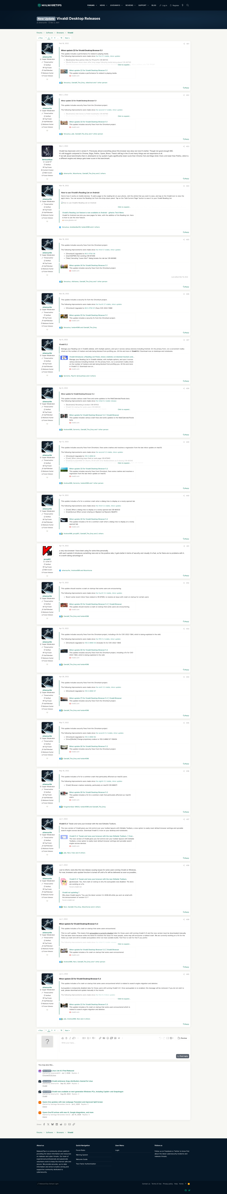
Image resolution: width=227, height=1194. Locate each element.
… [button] (58, 38)
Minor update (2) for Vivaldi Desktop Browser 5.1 (88, 70)
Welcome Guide (81, 1159)
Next (67, 38)
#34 (187, 677)
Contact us (146, 1184)
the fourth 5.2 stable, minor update (109, 593)
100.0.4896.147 (90, 691)
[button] (96, 5)
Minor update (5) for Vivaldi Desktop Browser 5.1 (88, 315)
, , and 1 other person (85, 83)
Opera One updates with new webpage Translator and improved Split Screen (72, 1102)
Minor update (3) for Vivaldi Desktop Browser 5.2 (88, 469)
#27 (187, 340)
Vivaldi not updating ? (70, 892)
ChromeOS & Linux (49, 1075)
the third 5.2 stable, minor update (108, 506)
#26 (187, 294)
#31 (188, 546)
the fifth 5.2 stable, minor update (108, 639)
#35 (187, 723)
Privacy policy (168, 1184)
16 (61, 38)
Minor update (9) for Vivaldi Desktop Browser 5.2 (88, 792)
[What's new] (182, 5)
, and (80, 327)
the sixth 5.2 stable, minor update (108, 687)
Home (181, 1184)
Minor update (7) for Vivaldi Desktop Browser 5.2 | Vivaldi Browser (95, 698)
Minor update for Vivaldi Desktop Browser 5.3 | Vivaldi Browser (94, 950)
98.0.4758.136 (90, 254)
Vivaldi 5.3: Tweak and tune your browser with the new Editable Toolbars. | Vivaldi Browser (105, 836)
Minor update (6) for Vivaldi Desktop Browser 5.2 (88, 650)
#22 (187, 95)
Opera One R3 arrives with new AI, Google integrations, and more (67, 1112)
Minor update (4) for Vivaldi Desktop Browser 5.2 (88, 519)
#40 (187, 974)
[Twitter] (159, 1161)
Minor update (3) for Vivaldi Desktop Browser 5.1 (88, 122)
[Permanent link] (99, 924)
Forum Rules (80, 1150)
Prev (41, 38)
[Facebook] (156, 1161)
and (76, 616)
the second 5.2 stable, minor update (109, 452)
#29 (187, 442)
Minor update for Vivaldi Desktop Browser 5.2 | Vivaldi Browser (94, 415)
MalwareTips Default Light (49, 1184)
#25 (187, 239)
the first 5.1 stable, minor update (108, 56)
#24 (187, 186)
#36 (187, 771)
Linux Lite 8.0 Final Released (58, 1071)
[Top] (185, 1184)
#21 (188, 44)
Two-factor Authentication (86, 1164)
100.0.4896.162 (90, 737)
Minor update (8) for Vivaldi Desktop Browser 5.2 (88, 746)
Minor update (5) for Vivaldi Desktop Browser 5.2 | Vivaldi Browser (95, 604)
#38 (187, 865)
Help (176, 1184)
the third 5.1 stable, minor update (108, 250)
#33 (187, 629)
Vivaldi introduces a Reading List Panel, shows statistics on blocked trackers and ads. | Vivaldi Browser (110, 357)
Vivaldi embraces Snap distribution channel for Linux (68, 1081)
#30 (187, 496)
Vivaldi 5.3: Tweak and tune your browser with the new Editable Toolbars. (98, 879)
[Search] (187, 5)
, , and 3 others (80, 376)
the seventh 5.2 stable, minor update (109, 733)
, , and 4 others (74, 853)
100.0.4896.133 (90, 643)
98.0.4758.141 (90, 308)
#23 (187, 146)
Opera (44, 1107)
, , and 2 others (85, 173)
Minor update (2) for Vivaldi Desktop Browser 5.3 (88, 1004)
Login (117, 1150)
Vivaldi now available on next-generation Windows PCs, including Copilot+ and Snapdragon (83, 1092)
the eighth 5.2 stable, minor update (109, 781)
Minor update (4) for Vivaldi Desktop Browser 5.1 (88, 265)
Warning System (82, 1155)
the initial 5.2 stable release (106, 401)
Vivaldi (44, 1086)
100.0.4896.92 (90, 456)
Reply (187, 88)
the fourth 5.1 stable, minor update (109, 304)
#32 (187, 583)
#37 (187, 819)
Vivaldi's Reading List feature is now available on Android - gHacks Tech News (93, 213)
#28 (187, 388)
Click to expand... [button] (124, 65)
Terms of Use (157, 1184)
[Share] (184, 44)
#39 (187, 919)
